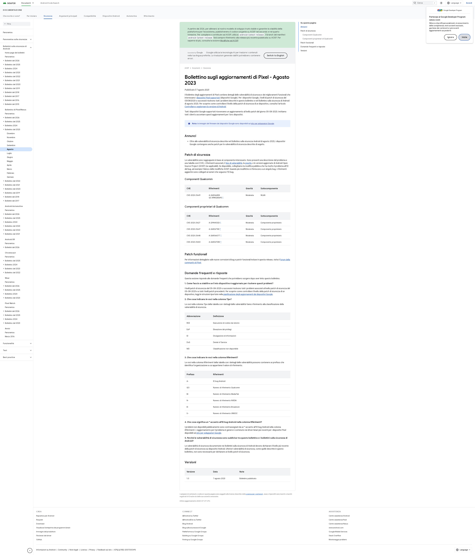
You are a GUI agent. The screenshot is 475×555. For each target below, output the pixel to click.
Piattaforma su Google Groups (194, 531)
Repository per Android (45, 516)
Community (62, 550)
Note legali (74, 550)
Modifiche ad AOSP (229, 40)
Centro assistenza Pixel (338, 520)
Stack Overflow (335, 535)
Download (40, 524)
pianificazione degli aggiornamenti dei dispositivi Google (248, 294)
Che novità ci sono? (11, 16)
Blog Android (187, 524)
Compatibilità (90, 16)
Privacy (92, 550)
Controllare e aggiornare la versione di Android (205, 106)
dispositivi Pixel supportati (208, 98)
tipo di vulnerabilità (234, 163)
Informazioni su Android (46, 550)
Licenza (84, 550)
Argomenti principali (68, 16)
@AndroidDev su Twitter (191, 520)
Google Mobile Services (338, 531)
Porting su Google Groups (192, 539)
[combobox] (424, 3)
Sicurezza (48, 16)
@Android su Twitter (190, 516)
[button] (14, 39)
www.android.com (336, 528)
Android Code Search (49, 3)
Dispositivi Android (111, 16)
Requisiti (39, 520)
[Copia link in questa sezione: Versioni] (198, 462)
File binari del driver (43, 535)
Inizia (464, 37)
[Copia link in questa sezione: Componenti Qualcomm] (215, 179)
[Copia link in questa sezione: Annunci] (198, 136)
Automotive (132, 16)
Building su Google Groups (192, 535)
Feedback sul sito (104, 550)
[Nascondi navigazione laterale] (29, 550)
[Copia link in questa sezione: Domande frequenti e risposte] (229, 273)
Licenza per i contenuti (254, 494)
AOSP (187, 68)
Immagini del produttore (45, 531)
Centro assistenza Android (339, 516)
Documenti (26, 3)
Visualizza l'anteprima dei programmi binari (53, 528)
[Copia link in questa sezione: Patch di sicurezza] (212, 155)
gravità (248, 163)
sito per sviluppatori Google (262, 123)
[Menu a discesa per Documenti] (34, 3)
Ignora (450, 37)
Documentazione (12, 10)
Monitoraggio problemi (338, 539)
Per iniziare (32, 16)
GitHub (39, 539)
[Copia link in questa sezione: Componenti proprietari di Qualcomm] (231, 206)
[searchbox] (16, 24)
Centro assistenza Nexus (338, 524)
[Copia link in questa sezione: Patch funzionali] (209, 254)
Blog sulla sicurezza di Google (194, 528)
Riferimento (149, 16)
